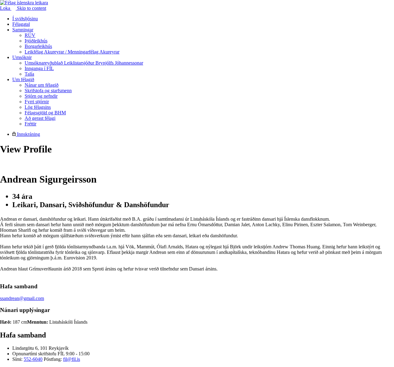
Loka (5, 8)
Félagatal (21, 24)
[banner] (24, 2)
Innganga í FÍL (39, 68)
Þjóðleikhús (36, 40)
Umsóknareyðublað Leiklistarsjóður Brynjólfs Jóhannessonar (84, 62)
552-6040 (33, 359)
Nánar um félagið (41, 85)
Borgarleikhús (38, 46)
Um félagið (23, 79)
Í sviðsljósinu (25, 18)
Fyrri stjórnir (37, 101)
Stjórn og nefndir (41, 96)
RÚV (30, 35)
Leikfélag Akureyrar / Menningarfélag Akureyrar (72, 51)
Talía (29, 74)
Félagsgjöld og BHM (45, 112)
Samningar (22, 29)
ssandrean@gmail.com (22, 298)
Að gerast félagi (40, 118)
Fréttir (30, 123)
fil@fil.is (71, 359)
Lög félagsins (38, 107)
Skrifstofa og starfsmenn (48, 90)
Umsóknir (22, 57)
